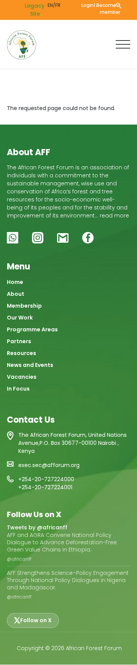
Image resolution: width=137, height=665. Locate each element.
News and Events (30, 365)
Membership (24, 306)
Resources (21, 353)
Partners (19, 341)
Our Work (20, 317)
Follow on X (36, 620)
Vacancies (22, 377)
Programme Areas (32, 329)
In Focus (18, 389)
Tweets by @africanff (37, 527)
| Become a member (107, 8)
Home (15, 282)
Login (87, 5)
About (15, 294)
